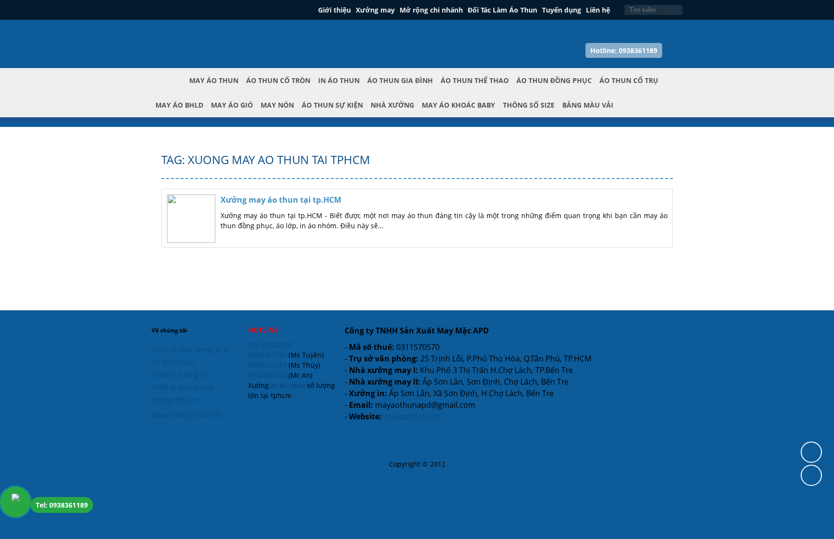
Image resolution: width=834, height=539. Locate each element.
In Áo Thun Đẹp (195, 33)
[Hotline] (15, 501)
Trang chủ (170, 88)
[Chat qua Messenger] (811, 475)
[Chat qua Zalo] (811, 452)
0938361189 (267, 354)
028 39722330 (270, 344)
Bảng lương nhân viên (187, 414)
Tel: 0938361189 (62, 505)
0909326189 (267, 365)
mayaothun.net (412, 416)
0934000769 (267, 375)
